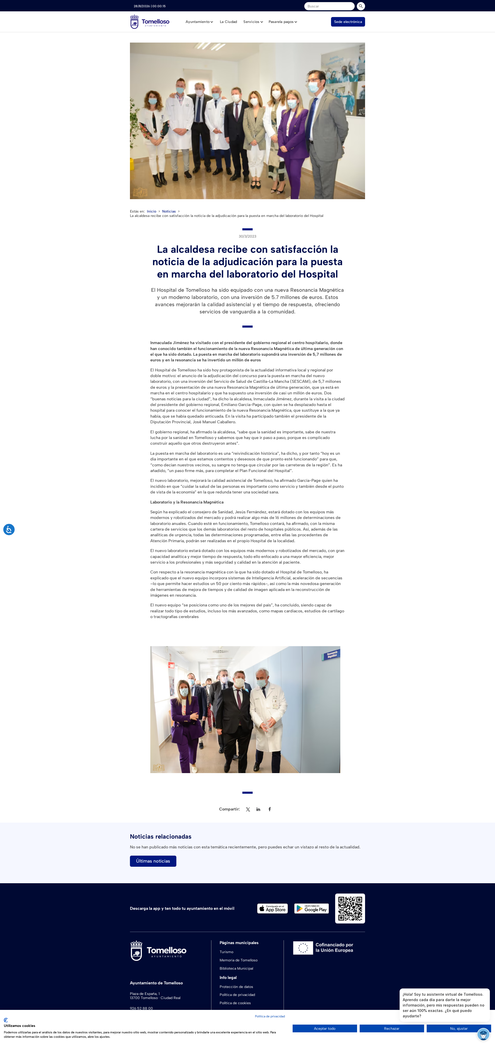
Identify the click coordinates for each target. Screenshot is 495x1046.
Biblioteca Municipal (236, 968)
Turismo (226, 952)
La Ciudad (228, 22)
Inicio (151, 211)
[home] (149, 21)
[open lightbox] (247, 121)
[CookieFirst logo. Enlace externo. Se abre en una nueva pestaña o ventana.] (6, 1020)
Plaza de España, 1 (145, 994)
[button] (199, 22)
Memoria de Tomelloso (239, 960)
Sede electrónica (348, 22)
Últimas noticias (153, 861)
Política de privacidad (237, 995)
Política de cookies (235, 1003)
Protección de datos (236, 987)
